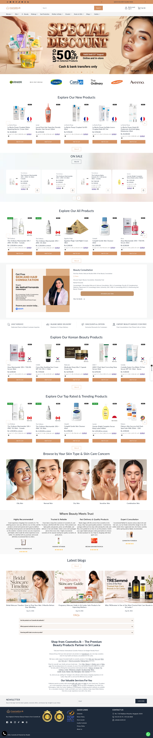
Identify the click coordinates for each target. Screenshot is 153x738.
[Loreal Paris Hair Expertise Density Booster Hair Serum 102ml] (48, 113)
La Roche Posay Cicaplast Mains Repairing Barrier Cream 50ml (19, 128)
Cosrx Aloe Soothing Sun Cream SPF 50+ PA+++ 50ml (47, 368)
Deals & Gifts (78, 14)
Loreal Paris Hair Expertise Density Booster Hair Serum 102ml (48, 128)
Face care (97, 659)
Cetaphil (78, 669)
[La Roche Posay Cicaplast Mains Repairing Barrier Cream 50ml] (19, 113)
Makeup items (84, 661)
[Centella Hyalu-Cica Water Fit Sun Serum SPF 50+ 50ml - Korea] (133, 353)
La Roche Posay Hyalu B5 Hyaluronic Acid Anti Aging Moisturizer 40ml (130, 129)
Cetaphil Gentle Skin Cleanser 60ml (102, 242)
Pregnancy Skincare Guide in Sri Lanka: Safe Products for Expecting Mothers (79, 606)
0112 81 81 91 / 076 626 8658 (124, 717)
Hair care (64, 661)
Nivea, (92, 669)
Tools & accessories (74, 661)
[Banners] (15, 82)
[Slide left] (8, 123)
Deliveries (79, 713)
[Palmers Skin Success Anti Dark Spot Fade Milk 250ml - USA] (133, 412)
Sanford (87, 671)
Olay (72, 671)
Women (8, 14)
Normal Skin (48, 503)
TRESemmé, (72, 669)
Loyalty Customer (82, 723)
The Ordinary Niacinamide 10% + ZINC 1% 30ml (64, 177)
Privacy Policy (81, 726)
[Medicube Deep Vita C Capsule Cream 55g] (76, 353)
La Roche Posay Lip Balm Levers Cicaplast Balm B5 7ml (103, 128)
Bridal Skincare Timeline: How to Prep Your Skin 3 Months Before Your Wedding (30, 606)
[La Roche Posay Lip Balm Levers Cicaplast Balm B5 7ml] (104, 113)
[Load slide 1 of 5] (66, 72)
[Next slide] (145, 2)
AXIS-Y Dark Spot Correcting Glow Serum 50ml (104, 368)
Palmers (91, 668)
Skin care (91, 659)
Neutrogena (77, 671)
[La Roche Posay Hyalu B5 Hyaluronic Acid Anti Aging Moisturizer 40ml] (133, 113)
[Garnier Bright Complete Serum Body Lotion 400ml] (119, 182)
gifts (73, 683)
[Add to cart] (37, 190)
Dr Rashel (96, 668)
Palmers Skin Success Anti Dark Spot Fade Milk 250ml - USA (132, 427)
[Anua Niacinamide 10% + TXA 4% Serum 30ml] (133, 226)
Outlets (96, 14)
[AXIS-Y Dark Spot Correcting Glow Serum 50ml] (104, 353)
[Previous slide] (101, 2)
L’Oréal (66, 669)
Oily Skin (20, 503)
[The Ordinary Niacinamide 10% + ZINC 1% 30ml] (48, 182)
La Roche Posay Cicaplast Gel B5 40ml (75, 128)
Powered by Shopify (24, 735)
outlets (75, 685)
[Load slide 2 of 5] (70, 72)
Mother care (95, 664)
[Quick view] (8, 121)
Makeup (33, 14)
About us (79, 729)
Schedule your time (107, 293)
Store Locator (81, 720)
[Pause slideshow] (92, 72)
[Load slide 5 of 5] (82, 72)
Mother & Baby (56, 14)
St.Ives (64, 671)
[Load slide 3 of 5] (74, 72)
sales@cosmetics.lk (120, 720)
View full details (78, 299)
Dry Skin (76, 503)
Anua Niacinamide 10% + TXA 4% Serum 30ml (132, 242)
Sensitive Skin (105, 503)
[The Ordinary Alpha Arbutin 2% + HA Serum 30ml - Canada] (83, 182)
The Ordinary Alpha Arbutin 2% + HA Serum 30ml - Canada (99, 176)
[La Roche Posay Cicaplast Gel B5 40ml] (76, 113)
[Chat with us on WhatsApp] (148, 734)
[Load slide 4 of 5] (78, 72)
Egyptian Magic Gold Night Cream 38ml (76, 242)
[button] (141, 8)
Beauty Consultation (83, 270)
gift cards (78, 683)
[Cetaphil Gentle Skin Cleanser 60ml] (104, 226)
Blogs (88, 14)
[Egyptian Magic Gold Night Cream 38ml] (76, 226)
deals (85, 683)
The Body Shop (85, 669)
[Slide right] (145, 123)
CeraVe (59, 671)
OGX (83, 671)
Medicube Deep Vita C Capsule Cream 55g (75, 368)
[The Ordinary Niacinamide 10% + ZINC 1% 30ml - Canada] (13, 182)
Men (16, 14)
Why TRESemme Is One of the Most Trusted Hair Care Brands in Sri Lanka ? (129, 606)
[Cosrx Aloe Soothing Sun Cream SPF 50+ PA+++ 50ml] (48, 353)
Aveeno (68, 671)
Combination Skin (133, 503)
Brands (68, 14)
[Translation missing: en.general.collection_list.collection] (19, 479)
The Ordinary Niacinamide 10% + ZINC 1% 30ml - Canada (29, 176)
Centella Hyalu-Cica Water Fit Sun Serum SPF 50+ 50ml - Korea (133, 368)
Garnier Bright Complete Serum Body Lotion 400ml (135, 177)
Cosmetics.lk (85, 654)
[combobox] (72, 8)
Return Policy (81, 717)
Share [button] (76, 276)
